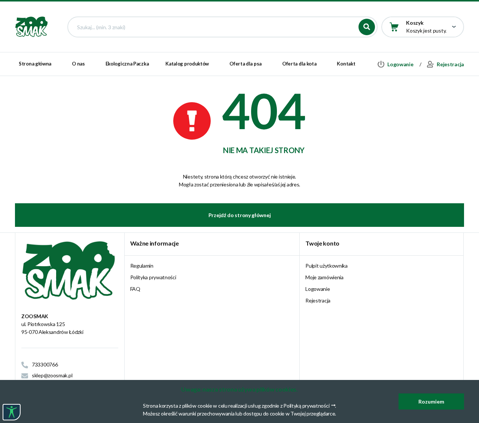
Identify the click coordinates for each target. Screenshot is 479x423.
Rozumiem (431, 401)
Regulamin (141, 265)
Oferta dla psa (245, 64)
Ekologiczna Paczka (127, 64)
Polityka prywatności (153, 277)
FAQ (135, 289)
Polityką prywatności (306, 405)
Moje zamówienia (324, 277)
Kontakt (346, 64)
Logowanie (317, 289)
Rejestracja (317, 300)
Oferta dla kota (299, 64)
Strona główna (35, 64)
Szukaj (367, 27)
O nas (78, 64)
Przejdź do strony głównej (239, 215)
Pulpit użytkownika (326, 265)
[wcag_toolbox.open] (12, 412)
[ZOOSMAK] (32, 26)
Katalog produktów (187, 64)
